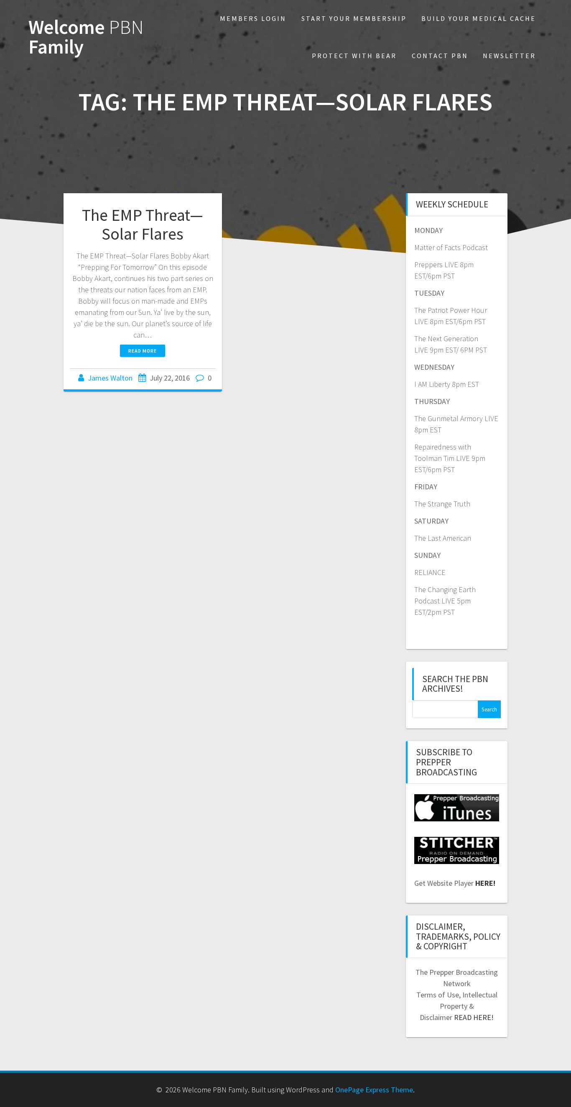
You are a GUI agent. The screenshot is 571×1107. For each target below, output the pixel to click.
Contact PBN (440, 55)
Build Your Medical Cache (478, 18)
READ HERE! (474, 1017)
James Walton (110, 378)
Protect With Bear (354, 55)
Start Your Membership (354, 18)
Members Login (253, 18)
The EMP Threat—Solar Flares (142, 225)
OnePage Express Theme (374, 1089)
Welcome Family (86, 37)
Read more (142, 351)
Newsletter (509, 55)
